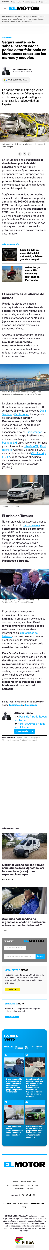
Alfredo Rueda (24, 69)
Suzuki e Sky (16, 2)
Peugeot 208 (9, 442)
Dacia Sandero (34, 738)
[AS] (14, 1204)
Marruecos (14, 740)
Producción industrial (28, 740)
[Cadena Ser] (24, 1208)
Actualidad (7, 38)
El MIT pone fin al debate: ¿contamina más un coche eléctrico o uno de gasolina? (14, 1130)
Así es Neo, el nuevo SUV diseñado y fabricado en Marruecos (33, 274)
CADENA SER (39, 1047)
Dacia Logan (21, 414)
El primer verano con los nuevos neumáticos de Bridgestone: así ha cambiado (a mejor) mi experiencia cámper (23, 869)
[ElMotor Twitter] (23, 1195)
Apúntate (12, 989)
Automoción (22, 738)
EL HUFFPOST (19, 1047)
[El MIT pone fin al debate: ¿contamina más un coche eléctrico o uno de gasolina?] (14, 1124)
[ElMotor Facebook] (19, 1195)
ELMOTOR (8, 1046)
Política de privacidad (28, 1182)
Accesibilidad (19, 1189)
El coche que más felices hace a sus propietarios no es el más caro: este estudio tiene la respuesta (34, 1131)
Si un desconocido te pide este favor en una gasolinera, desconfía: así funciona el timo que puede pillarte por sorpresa (14, 1085)
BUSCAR (12, 1017)
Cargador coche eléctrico (33, 2)
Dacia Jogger (34, 432)
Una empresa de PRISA (24, 1240)
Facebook (14, 705)
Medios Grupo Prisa (24, 1246)
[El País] (7, 1204)
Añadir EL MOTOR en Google (18, 80)
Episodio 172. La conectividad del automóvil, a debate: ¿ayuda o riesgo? (31, 255)
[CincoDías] (23, 1204)
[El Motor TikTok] (30, 1195)
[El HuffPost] (38, 1204)
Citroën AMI (31, 446)
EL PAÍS (26, 1047)
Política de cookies (33, 1185)
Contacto (29, 1189)
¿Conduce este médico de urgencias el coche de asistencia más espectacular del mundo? (24, 922)
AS (32, 1046)
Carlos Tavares (31, 525)
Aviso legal (15, 1182)
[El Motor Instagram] (27, 1195)
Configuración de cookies (16, 1185)
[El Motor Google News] (34, 1195)
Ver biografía (22, 731)
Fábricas (5, 740)
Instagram (31, 705)
